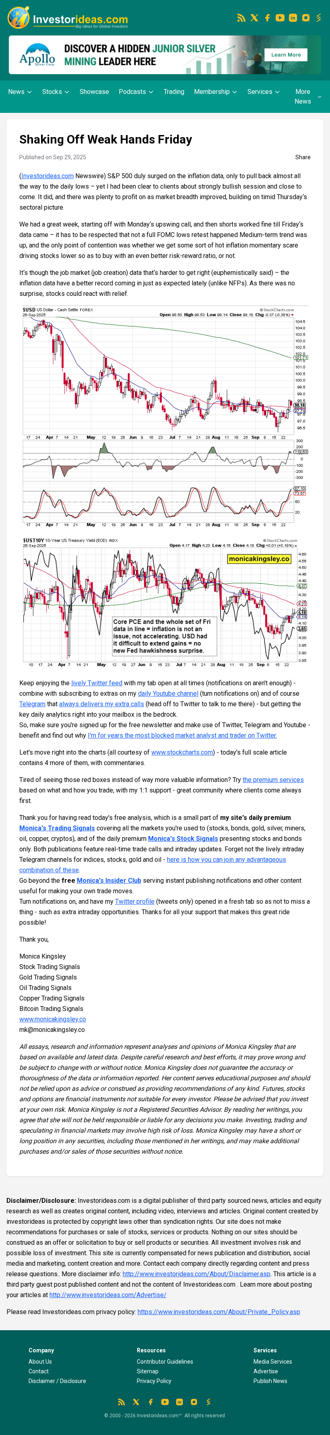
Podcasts (132, 92)
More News (303, 96)
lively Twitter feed (96, 683)
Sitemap (148, 1371)
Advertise (266, 1371)
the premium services (273, 780)
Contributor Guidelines (165, 1361)
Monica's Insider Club (109, 880)
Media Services (273, 1361)
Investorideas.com (47, 176)
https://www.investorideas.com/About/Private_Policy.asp (219, 1312)
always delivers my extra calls (101, 704)
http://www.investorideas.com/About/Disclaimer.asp (196, 1274)
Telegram (32, 704)
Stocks (52, 92)
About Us (40, 1361)
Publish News (270, 1381)
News (16, 92)
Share (303, 157)
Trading (174, 92)
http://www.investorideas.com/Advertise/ (108, 1295)
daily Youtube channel (168, 693)
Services (260, 92)
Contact (39, 1371)
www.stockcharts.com (182, 752)
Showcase (94, 92)
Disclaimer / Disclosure (57, 1381)
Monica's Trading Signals (57, 828)
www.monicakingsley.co (52, 1019)
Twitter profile (135, 901)
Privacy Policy (154, 1381)
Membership (212, 92)
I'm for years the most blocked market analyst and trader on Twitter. (182, 735)
